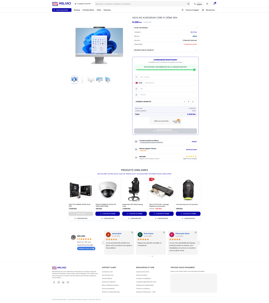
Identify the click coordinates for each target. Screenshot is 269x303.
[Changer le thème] (207, 3)
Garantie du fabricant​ (109, 282)
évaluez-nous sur (85, 248)
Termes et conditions (143, 288)
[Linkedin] (63, 282)
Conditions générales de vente (146, 282)
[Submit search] (188, 4)
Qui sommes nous (107, 275)
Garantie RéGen (107, 278)
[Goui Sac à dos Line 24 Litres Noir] (188, 190)
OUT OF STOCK (81, 213)
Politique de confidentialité (145, 285)
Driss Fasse (148, 233)
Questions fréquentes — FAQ (145, 292)
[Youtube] (68, 282)
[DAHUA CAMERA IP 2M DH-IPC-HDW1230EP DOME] (108, 190)
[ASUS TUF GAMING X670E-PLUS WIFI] (81, 190)
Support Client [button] (109, 267)
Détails (194, 141)
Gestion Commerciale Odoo (111, 292)
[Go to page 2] (152, 256)
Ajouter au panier (108, 213)
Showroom (107, 10)
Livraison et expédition (143, 278)
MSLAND (81, 236)
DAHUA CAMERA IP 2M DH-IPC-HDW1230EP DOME (106, 205)
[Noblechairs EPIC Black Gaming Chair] (134, 190)
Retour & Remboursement (110, 285)
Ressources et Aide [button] (145, 267)
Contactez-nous (107, 272)
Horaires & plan (191, 149)
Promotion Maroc (88, 10)
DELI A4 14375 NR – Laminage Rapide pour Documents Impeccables (159, 206)
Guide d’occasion (141, 275)
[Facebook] (54, 282)
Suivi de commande (108, 288)
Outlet (99, 10)
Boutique (77, 10)
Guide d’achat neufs (142, 272)
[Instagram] (59, 282)
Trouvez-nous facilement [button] (182, 267)
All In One (194, 32)
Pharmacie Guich (182, 233)
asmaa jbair (116, 233)
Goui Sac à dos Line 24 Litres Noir (187, 204)
